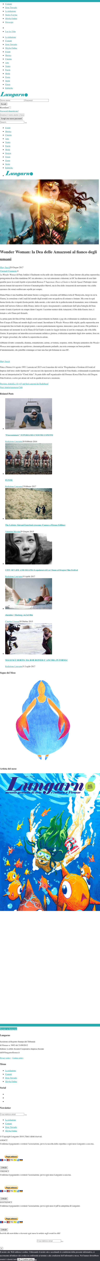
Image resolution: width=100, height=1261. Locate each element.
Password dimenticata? (9, 111)
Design (8, 153)
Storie (7, 80)
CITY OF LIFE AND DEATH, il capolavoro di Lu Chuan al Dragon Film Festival (41, 569)
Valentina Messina (12, 531)
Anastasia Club (16, 387)
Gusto (7, 77)
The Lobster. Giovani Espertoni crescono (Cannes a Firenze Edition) (35, 524)
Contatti (8, 3)
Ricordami (4, 107)
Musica (8, 55)
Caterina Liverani (12, 621)
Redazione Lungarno (14, 441)
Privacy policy (5, 1058)
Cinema (8, 59)
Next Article (5, 387)
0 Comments (11, 271)
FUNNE (9, 479)
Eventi (7, 51)
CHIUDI (4, 1168)
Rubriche (9, 88)
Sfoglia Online (11, 18)
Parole (7, 69)
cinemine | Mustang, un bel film (19, 614)
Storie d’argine (11, 14)
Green (7, 84)
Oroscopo (9, 22)
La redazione (10, 11)
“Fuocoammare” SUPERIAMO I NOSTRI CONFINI (29, 434)
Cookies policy (17, 1058)
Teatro (7, 66)
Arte (7, 62)
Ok (19, 1259)
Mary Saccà (5, 267)
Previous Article (6, 383)
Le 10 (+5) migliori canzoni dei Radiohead (30, 383)
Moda (7, 73)
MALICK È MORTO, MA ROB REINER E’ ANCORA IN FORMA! (36, 659)
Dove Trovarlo (11, 7)
